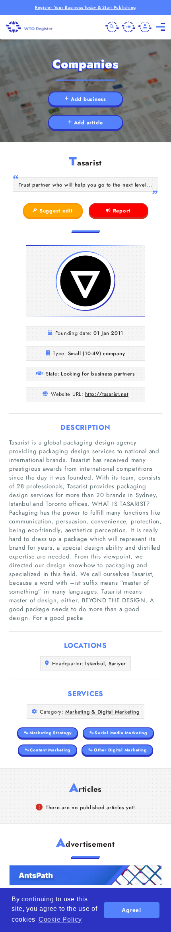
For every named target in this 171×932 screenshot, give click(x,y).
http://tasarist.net (106, 394)
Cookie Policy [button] (60, 919)
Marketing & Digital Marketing (102, 712)
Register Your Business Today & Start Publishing (85, 7)
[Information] (128, 27)
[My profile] (145, 27)
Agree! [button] (132, 910)
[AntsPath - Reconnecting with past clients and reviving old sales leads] (86, 875)
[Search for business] (112, 27)
